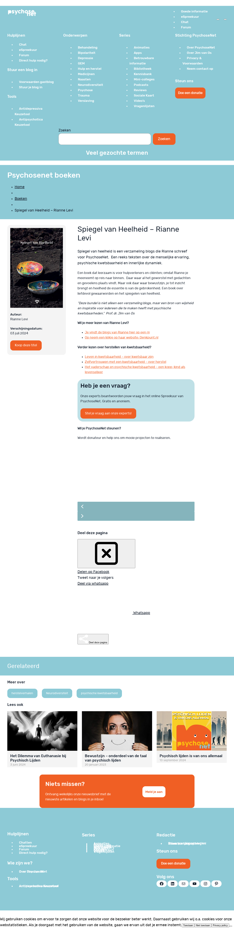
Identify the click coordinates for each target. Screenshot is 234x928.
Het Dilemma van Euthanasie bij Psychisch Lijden (38, 758)
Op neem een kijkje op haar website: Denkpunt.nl (121, 337)
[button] (137, 473)
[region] (136, 485)
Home (19, 187)
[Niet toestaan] (230, 926)
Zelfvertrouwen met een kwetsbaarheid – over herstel (125, 362)
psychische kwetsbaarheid (99, 693)
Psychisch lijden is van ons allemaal (191, 756)
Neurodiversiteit (57, 693)
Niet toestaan (203, 925)
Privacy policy (220, 925)
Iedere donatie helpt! (111, 486)
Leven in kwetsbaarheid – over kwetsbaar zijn (119, 357)
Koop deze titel (26, 345)
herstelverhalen (22, 693)
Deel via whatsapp (93, 583)
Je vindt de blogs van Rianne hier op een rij (117, 332)
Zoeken (64, 130)
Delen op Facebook (93, 572)
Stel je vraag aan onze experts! (108, 413)
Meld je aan (154, 792)
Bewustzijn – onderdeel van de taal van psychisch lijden (116, 758)
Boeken (21, 199)
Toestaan (188, 925)
